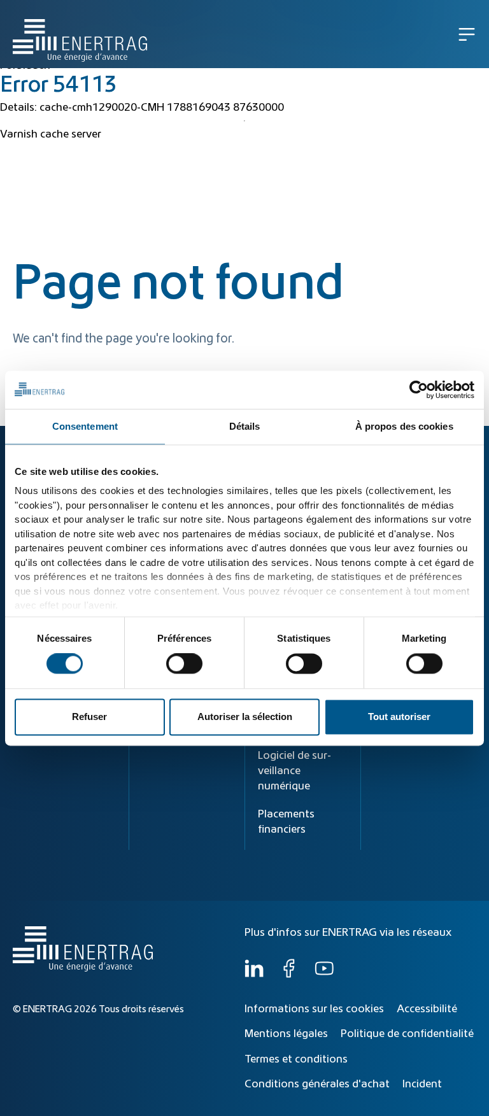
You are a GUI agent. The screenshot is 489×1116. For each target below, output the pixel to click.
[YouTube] (324, 975)
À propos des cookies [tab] (404, 426)
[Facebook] (289, 975)
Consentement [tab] (85, 426)
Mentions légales (286, 1034)
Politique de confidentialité (407, 1034)
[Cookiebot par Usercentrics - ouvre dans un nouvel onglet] (418, 389)
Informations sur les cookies (314, 1009)
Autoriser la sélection (244, 716)
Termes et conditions (296, 1059)
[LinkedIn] (254, 975)
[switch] (184, 664)
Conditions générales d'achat (317, 1084)
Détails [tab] (244, 426)
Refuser (89, 716)
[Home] (80, 34)
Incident (422, 1084)
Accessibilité (427, 1009)
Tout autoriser (399, 716)
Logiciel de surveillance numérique (294, 771)
